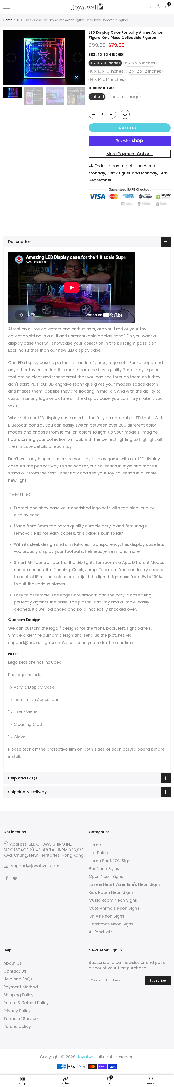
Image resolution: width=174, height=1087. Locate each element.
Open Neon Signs (106, 876)
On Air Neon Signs (106, 916)
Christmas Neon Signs (111, 924)
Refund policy (17, 1026)
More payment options (129, 154)
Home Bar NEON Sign (109, 860)
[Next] (77, 57)
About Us (12, 963)
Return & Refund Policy (26, 1003)
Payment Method (20, 987)
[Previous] (11, 57)
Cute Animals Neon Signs (114, 908)
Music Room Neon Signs (113, 900)
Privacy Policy (17, 1010)
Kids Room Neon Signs (111, 892)
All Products (101, 932)
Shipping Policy (18, 995)
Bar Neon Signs (104, 868)
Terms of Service (20, 1018)
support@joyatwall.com (35, 866)
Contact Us (14, 971)
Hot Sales (98, 853)
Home (7, 20)
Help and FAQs (18, 979)
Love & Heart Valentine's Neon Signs (125, 884)
